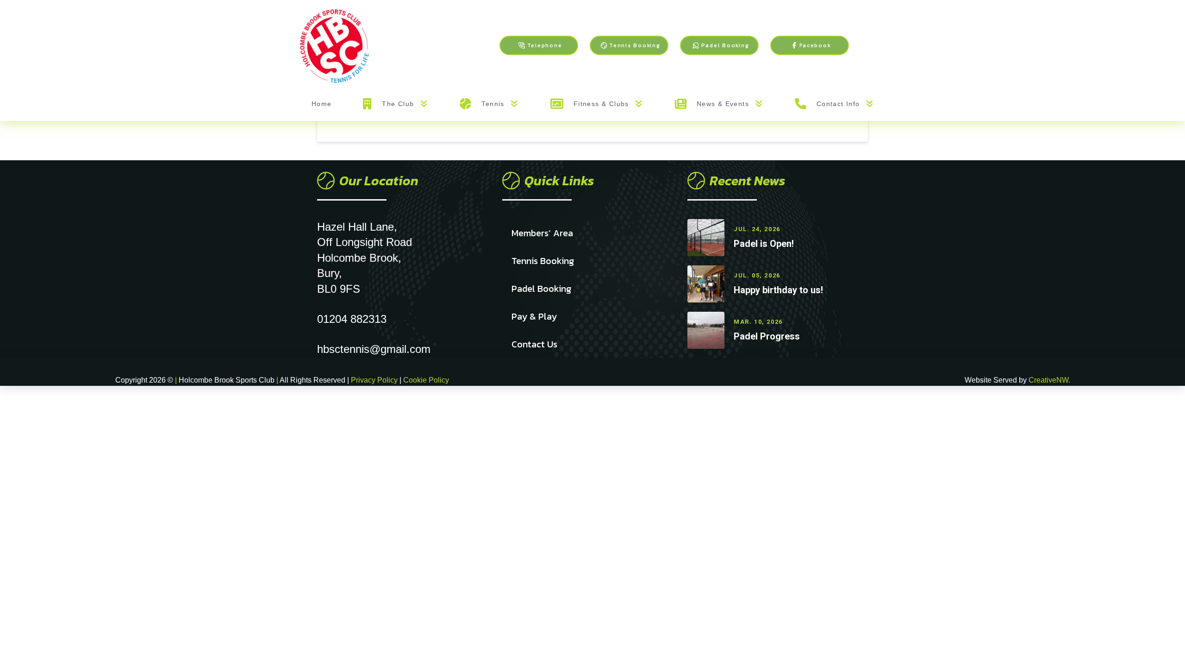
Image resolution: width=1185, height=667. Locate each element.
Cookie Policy (426, 380)
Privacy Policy (375, 380)
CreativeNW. (1049, 380)
